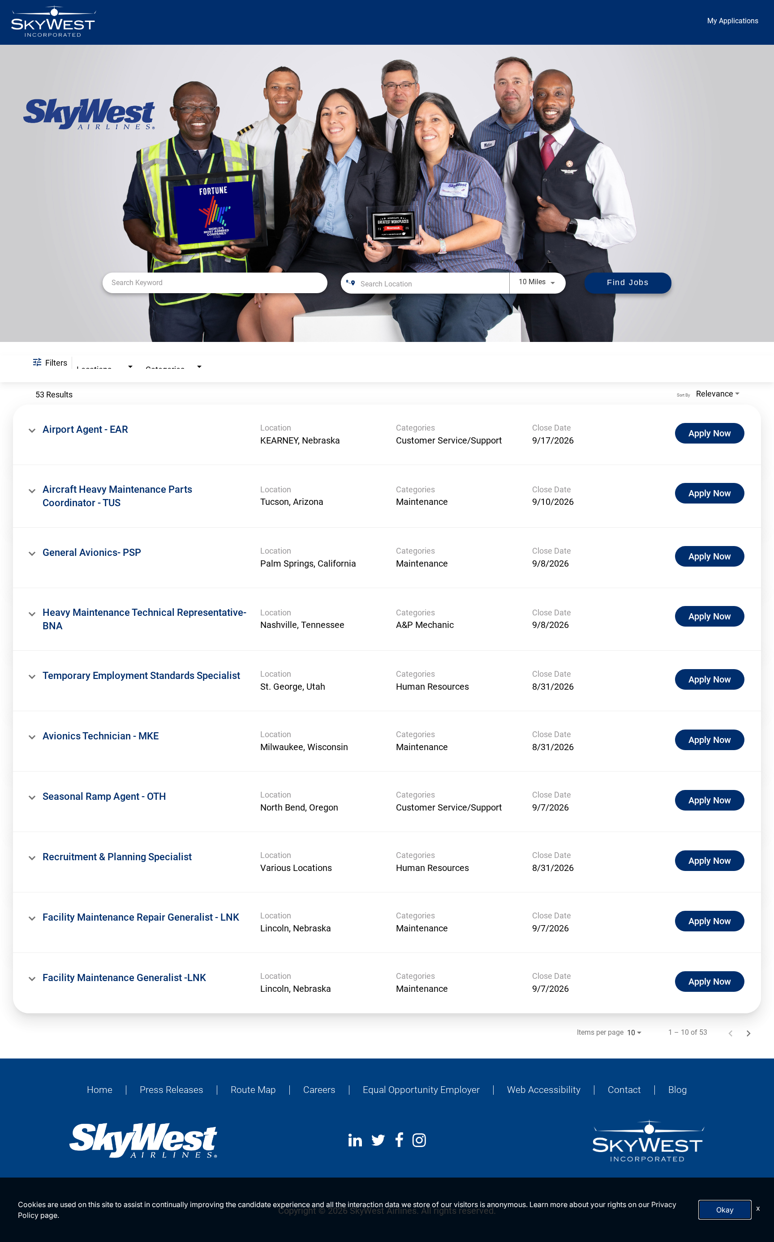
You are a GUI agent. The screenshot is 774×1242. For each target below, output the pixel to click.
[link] (387, 435)
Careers (319, 1090)
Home (99, 1090)
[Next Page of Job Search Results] (748, 1032)
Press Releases (171, 1090)
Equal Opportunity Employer (421, 1090)
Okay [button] (725, 1209)
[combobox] (215, 282)
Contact (624, 1090)
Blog (677, 1090)
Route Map (253, 1090)
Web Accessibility (543, 1090)
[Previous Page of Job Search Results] (731, 1032)
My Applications (732, 21)
